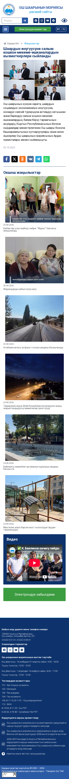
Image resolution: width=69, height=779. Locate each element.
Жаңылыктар (31, 43)
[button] (6, 29)
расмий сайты (40, 12)
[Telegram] (53, 20)
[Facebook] (35, 20)
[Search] (25, 20)
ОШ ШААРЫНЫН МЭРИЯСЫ (41, 8)
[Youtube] (47, 20)
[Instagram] (41, 20)
